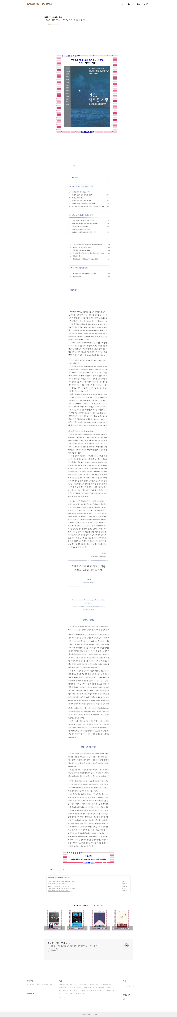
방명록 (146, 4)
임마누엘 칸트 (100, 987)
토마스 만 (85, 991)
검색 (148, 986)
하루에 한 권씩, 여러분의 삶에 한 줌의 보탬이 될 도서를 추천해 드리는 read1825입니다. (73, 946)
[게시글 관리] (57, 869)
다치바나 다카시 (75, 991)
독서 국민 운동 (64, 984)
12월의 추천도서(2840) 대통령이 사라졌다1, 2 (60, 881)
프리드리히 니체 (89, 987)
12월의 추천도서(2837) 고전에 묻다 (57, 886)
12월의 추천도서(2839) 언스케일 (57, 884)
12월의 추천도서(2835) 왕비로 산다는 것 (59, 891)
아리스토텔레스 (81, 994)
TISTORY (89, 1014)
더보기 (60, 997)
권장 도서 (72, 987)
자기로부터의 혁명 (106, 984)
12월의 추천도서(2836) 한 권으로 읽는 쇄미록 (60, 888)
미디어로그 (137, 4)
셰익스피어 (95, 991)
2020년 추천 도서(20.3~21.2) (55, 877)
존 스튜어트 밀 (64, 991)
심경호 (102, 991)
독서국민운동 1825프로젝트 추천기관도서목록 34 (40, 984)
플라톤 (80, 987)
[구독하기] (173, 508)
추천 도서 (73, 984)
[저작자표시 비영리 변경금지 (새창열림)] (70, 869)
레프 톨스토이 (94, 984)
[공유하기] (54, 869)
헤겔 (72, 994)
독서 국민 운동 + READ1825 (39, 4)
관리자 (95, 1014)
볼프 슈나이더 (83, 984)
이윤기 (109, 987)
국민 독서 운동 (64, 994)
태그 (128, 4)
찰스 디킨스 (111, 991)
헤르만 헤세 (63, 987)
